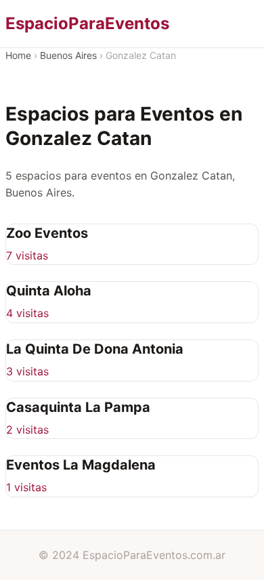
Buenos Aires (68, 55)
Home (18, 55)
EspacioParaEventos (87, 23)
